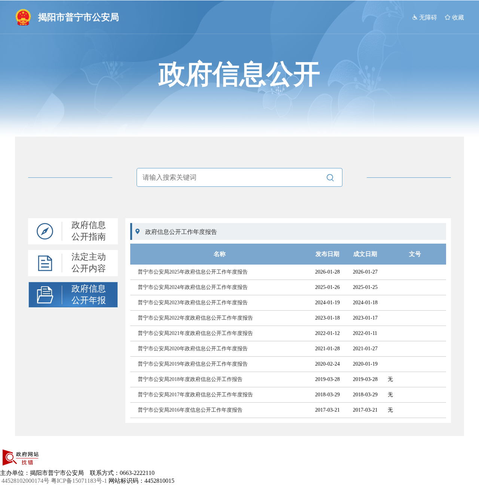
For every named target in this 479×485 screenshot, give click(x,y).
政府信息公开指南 (88, 230)
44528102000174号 (25, 481)
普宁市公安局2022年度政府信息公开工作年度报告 (195, 318)
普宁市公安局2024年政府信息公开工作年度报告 (193, 287)
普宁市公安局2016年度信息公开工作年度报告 (190, 410)
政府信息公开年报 (88, 294)
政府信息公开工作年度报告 (181, 232)
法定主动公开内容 (88, 262)
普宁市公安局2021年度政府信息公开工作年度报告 (195, 333)
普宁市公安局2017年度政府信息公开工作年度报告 (195, 394)
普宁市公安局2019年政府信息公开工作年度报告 (193, 364)
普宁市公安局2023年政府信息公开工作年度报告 (193, 302)
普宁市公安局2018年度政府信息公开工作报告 (190, 379)
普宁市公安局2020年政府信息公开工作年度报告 (193, 348)
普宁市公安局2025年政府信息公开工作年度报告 (193, 272)
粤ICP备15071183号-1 (79, 481)
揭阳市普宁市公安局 (78, 17)
